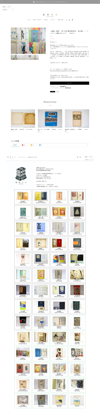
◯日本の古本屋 (50, 184)
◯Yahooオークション (40, 184)
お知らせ (46, 19)
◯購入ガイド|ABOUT (53, 186)
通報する (57, 91)
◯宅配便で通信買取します (42, 186)
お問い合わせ (61, 19)
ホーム (29, 19)
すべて (15, 145)
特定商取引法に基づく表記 (32, 157)
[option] (28, 41)
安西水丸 (77, 406)
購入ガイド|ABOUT (37, 19)
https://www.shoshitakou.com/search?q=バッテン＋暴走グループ (64, 70)
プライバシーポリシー (22, 157)
